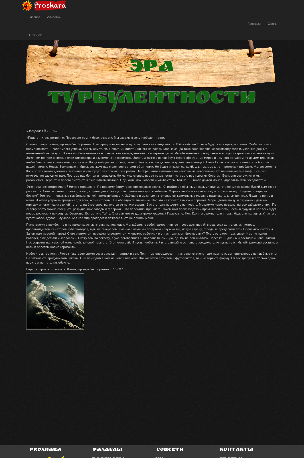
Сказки (273, 23)
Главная (34, 16)
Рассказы (254, 23)
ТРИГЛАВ (35, 34)
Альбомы (54, 16)
